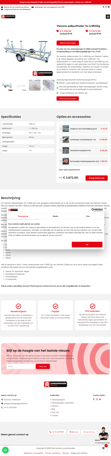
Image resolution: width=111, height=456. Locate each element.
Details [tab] (55, 216)
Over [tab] (88, 216)
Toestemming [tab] (23, 216)
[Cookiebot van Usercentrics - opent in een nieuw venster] (93, 210)
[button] (108, 17)
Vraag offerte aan (96, 178)
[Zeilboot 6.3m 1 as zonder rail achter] (27, 51)
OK (87, 244)
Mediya (84, 453)
